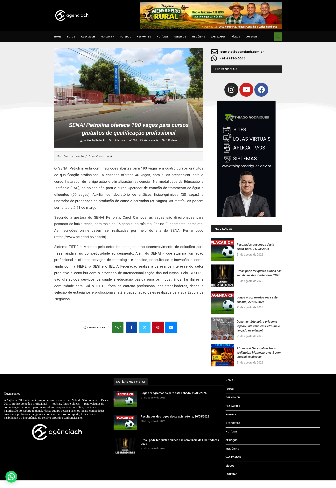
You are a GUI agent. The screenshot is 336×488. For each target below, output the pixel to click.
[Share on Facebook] (131, 327)
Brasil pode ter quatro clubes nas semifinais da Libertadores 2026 (180, 441)
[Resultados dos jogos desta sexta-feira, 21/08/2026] (222, 249)
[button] (11, 477)
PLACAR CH (108, 36)
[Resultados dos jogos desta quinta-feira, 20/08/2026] (125, 422)
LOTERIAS (251, 36)
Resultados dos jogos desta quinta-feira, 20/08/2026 (175, 416)
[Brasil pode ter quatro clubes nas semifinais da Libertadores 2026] (222, 275)
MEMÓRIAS (198, 36)
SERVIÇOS (180, 36)
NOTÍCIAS (162, 36)
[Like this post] (119, 327)
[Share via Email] (171, 327)
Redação (100, 140)
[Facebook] (261, 90)
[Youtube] (246, 90)
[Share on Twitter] (144, 327)
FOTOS (71, 36)
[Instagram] (231, 90)
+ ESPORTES (144, 36)
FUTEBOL (125, 36)
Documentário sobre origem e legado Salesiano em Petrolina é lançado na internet (258, 326)
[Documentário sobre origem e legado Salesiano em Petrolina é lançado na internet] (222, 329)
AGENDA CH (88, 36)
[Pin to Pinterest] (158, 327)
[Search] (278, 36)
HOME (57, 36)
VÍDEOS (235, 36)
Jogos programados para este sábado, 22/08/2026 (173, 393)
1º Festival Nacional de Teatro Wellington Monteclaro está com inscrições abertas (259, 352)
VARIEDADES (218, 36)
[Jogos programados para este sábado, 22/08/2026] (222, 302)
